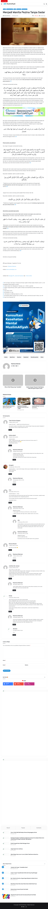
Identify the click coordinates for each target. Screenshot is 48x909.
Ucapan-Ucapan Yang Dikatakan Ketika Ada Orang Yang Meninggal (24, 872)
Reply (10, 429)
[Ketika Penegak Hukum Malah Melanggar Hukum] (6, 845)
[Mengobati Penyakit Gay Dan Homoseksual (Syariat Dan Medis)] (6, 896)
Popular (23, 827)
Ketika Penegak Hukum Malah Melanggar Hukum (20, 843)
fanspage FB (11, 275)
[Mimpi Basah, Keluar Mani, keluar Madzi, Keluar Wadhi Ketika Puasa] (6, 885)
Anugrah (11, 465)
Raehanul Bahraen (7, 15)
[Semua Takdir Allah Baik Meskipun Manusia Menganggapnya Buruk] (6, 834)
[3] (3, 287)
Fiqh (15, 9)
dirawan (15, 628)
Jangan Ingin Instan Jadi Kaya (17, 848)
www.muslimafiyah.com (11, 269)
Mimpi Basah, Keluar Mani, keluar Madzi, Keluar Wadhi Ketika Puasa (24, 883)
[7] (3, 295)
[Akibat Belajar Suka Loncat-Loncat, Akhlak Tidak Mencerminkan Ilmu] (6, 856)
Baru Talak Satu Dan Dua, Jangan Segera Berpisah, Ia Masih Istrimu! (24, 878)
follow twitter (29, 275)
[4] (3, 290)
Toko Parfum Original (14, 420)
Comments (38, 827)
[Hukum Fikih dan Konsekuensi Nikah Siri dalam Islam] (9, 401)
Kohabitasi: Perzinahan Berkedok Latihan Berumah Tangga (23, 407)
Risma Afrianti (12, 543)
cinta (6, 357)
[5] (3, 292)
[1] (3, 282)
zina (42, 357)
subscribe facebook (19, 275)
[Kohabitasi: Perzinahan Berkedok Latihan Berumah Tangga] (24, 401)
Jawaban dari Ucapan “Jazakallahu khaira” (19, 867)
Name (4, 660)
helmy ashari (12, 435)
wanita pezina (34, 357)
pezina (19, 357)
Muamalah (19, 9)
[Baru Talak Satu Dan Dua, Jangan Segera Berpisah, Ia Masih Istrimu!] (6, 880)
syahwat (26, 357)
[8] (3, 297)
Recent (8, 827)
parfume (12, 357)
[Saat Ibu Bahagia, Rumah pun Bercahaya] (38, 401)
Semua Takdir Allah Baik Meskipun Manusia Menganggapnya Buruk (24, 832)
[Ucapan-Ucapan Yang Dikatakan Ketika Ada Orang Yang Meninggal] (6, 874)
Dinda (10, 595)
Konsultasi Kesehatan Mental (24, 300)
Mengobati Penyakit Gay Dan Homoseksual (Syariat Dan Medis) (23, 894)
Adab (4, 9)
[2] (3, 286)
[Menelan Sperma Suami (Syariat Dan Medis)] (6, 891)
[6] (3, 294)
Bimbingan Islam (9, 9)
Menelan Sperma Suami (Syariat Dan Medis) (19, 889)
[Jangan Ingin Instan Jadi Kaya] (6, 850)
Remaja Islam (24, 9)
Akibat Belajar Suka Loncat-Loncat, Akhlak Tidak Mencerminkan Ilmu (24, 854)
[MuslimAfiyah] (10, 4)
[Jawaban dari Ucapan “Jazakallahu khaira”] (6, 869)
